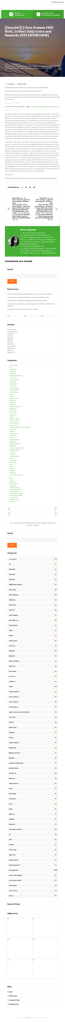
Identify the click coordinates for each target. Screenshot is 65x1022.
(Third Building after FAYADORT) (51, 15)
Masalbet (13, 446)
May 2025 (10, 340)
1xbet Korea (13, 384)
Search (10, 269)
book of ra (13, 413)
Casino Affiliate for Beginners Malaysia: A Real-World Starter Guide (27, 300)
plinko (11, 466)
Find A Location (59, 2)
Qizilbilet (12, 470)
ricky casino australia (16, 475)
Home (7, 64)
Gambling (12, 435)
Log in (10, 992)
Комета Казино (14, 499)
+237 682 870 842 (19, 15)
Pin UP (11, 458)
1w (10, 367)
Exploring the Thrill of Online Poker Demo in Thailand (22, 309)
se (10, 477)
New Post (13, 454)
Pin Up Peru (13, 462)
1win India (12, 373)
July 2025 (10, 336)
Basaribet (13, 404)
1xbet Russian (14, 392)
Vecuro (45, 1017)
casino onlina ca (15, 421)
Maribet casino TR (15, 444)
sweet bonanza (14, 487)
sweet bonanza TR (15, 489)
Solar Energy (13, 483)
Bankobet (13, 402)
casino (12, 417)
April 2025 (10, 342)
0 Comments (11, 84)
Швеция (12, 501)
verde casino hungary (16, 493)
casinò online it (14, 425)
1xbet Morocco (14, 390)
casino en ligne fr (15, 419)
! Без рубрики (14, 365)
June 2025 (10, 338)
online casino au (15, 456)
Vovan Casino (14, 497)
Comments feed (14, 1000)
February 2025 (11, 346)
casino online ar (14, 423)
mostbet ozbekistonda (17, 448)
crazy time (13, 429)
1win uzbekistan (14, 380)
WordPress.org (13, 1004)
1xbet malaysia (14, 388)
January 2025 (11, 348)
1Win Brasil (13, 369)
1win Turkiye (13, 377)
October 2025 (11, 329)
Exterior (12, 431)
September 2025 (12, 331)
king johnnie (13, 442)
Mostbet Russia (14, 450)
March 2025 (10, 344)
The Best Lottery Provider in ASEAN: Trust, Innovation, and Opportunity (28, 297)
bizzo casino (13, 411)
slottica (12, 481)
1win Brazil (13, 371)
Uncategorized (15, 64)
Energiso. (28, 1017)
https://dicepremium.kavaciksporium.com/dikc (45, 106)
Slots (11, 479)
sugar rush (13, 485)
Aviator (12, 396)
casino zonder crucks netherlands (20, 427)
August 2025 (11, 333)
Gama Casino (14, 433)
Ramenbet (13, 473)
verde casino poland (16, 495)
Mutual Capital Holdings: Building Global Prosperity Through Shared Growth (29, 294)
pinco (11, 464)
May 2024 (10, 350)
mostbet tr (13, 452)
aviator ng (13, 400)
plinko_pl (12, 468)
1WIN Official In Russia (16, 375)
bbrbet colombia (15, 406)
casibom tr (13, 415)
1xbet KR (12, 386)
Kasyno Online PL (15, 439)
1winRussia (13, 382)
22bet (11, 394)
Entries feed (13, 996)
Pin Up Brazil (13, 460)
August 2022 (11, 352)
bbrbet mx (13, 408)
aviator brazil (14, 398)
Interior (12, 437)
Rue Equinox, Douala (47, 13)
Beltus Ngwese (28, 230)
